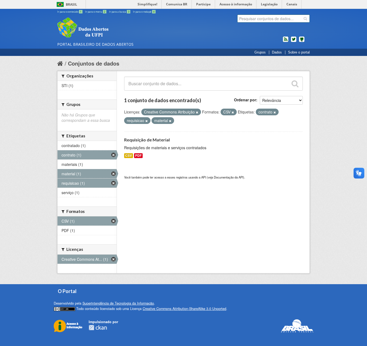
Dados (277, 52)
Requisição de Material (147, 139)
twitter (293, 41)
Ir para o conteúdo (69, 11)
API (203, 177)
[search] (305, 18)
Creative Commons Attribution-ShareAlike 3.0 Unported (184, 308)
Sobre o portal (299, 52)
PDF (138, 155)
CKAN (98, 327)
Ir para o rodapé (143, 11)
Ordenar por (245, 99)
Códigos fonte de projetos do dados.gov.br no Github (301, 41)
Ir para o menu (95, 11)
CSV (128, 155)
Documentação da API (228, 177)
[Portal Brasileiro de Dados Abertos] (115, 28)
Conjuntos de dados (93, 63)
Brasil (71, 4)
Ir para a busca (119, 11)
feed (285, 41)
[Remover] (197, 112)
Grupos (260, 52)
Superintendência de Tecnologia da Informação (118, 303)
